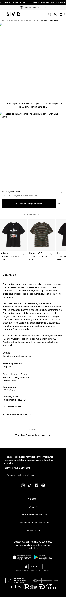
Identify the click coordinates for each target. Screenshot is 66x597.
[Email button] (59, 203)
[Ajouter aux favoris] (62, 192)
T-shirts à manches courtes (33, 435)
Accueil (5, 20)
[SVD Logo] (13, 14)
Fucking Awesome (26, 20)
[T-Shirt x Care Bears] (13, 235)
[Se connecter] (55, 14)
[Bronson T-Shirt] (41, 235)
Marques (14, 20)
